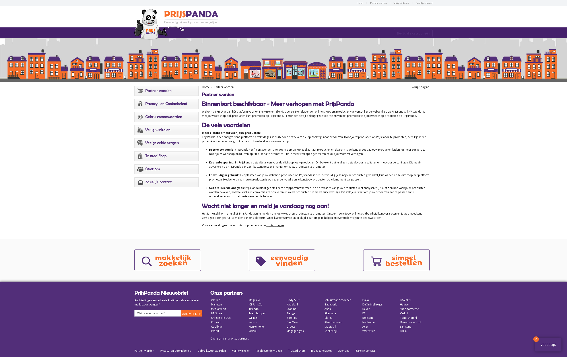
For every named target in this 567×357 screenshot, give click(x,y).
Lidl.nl (403, 331)
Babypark (330, 304)
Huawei (404, 304)
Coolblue (217, 326)
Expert (215, 331)
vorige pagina (420, 87)
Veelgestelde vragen (269, 351)
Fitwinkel (405, 300)
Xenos (252, 322)
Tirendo (254, 309)
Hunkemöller (257, 326)
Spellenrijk (330, 331)
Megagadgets (295, 331)
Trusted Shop (296, 351)
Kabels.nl (292, 304)
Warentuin (368, 331)
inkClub (215, 300)
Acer (365, 326)
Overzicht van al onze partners (229, 338)
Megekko (254, 300)
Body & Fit (293, 300)
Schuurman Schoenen (337, 300)
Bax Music (293, 322)
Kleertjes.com (333, 322)
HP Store (216, 313)
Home (360, 3)
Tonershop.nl (408, 318)
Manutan (216, 304)
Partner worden (378, 3)
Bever (366, 309)
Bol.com (367, 318)
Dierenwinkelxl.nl (410, 322)
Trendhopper (257, 313)
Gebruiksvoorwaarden (212, 351)
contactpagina (275, 225)
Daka (365, 300)
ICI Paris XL (255, 304)
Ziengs (291, 313)
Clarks (328, 318)
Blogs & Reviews (321, 351)
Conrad (216, 322)
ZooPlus (292, 318)
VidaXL (253, 331)
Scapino (292, 309)
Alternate (330, 313)
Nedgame (368, 322)
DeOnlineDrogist (372, 304)
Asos (327, 309)
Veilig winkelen (401, 3)
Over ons (343, 351)
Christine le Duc (221, 318)
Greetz (291, 326)
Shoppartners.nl (410, 309)
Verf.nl (404, 313)
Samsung (405, 326)
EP (363, 313)
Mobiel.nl (330, 326)
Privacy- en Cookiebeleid (175, 351)
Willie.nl (253, 318)
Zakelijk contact (424, 3)
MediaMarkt (218, 309)
